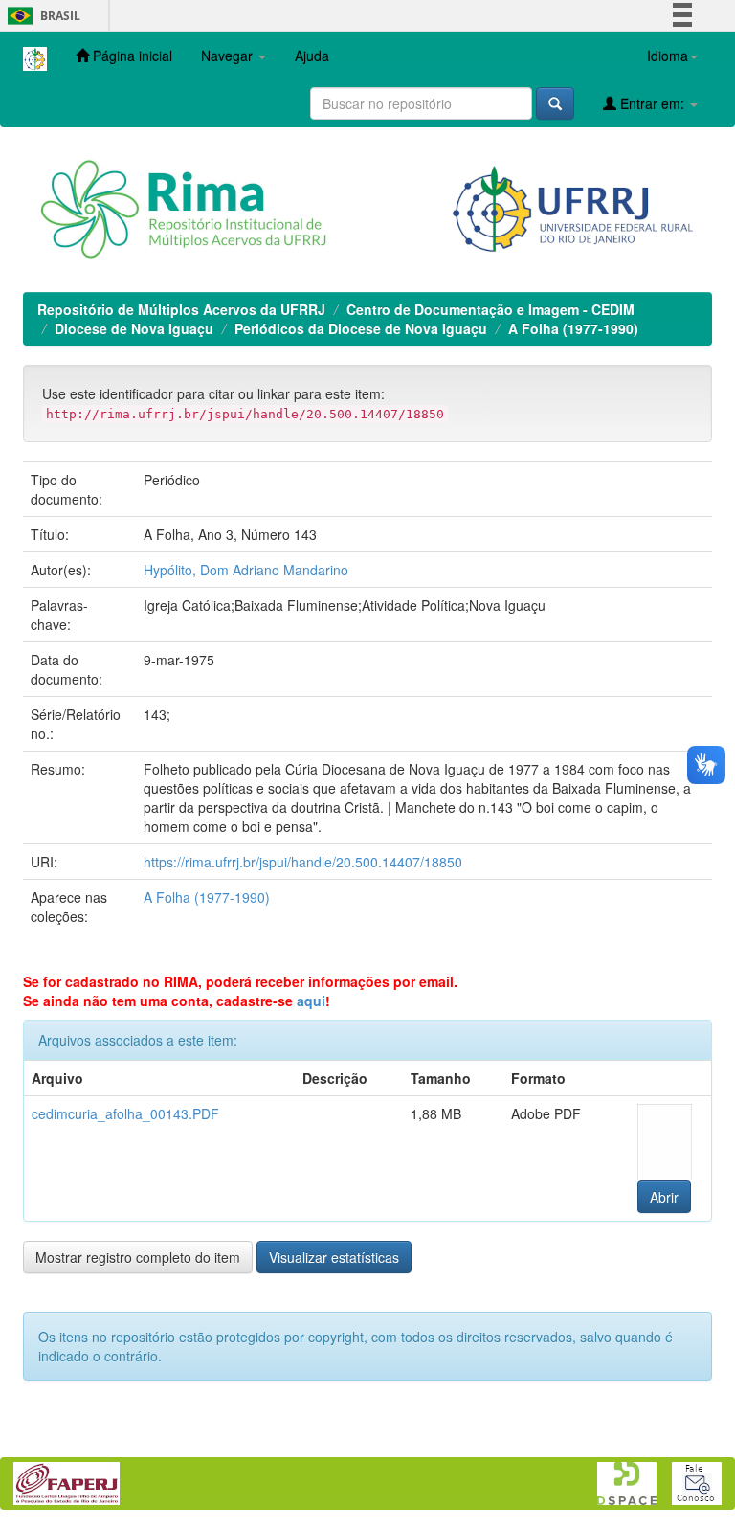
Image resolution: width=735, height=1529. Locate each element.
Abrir (664, 1196)
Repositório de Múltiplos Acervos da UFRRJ (181, 309)
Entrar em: (652, 103)
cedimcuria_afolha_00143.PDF (125, 1113)
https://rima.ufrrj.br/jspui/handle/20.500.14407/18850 (303, 861)
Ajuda (312, 55)
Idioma (667, 55)
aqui (311, 1000)
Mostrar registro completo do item (137, 1257)
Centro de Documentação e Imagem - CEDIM (490, 309)
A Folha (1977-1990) (573, 328)
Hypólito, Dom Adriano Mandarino (246, 569)
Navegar (228, 55)
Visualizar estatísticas (334, 1257)
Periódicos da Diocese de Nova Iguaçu (360, 328)
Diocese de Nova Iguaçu (134, 328)
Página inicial (130, 55)
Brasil (40, 16)
